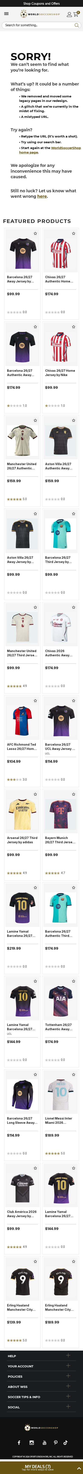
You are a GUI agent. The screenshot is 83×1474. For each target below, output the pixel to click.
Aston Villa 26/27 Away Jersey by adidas (20, 560)
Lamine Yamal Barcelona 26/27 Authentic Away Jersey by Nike (19, 934)
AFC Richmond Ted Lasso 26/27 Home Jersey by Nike (21, 747)
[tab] (41, 1356)
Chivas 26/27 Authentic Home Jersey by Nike (57, 279)
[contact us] (41, 1430)
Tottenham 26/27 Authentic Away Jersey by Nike (58, 1027)
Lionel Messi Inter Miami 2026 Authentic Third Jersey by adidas (58, 1121)
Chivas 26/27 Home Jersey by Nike (60, 373)
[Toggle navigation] (6, 14)
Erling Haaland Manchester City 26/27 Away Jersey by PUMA (21, 1307)
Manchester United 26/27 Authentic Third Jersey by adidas (21, 466)
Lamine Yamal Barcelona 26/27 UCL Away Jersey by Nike (22, 1027)
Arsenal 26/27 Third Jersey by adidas (22, 840)
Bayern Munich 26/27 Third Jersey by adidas (59, 840)
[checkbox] (35, 233)
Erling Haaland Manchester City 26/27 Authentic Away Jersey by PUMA (58, 1307)
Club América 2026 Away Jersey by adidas (22, 1214)
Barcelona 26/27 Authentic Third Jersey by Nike (57, 934)
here (42, 196)
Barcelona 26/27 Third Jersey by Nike (57, 560)
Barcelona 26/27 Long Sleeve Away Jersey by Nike (20, 1121)
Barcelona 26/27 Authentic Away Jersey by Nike (19, 373)
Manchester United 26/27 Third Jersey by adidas (21, 653)
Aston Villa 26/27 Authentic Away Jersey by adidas (58, 466)
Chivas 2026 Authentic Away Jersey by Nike (57, 653)
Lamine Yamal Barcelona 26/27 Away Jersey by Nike (57, 1214)
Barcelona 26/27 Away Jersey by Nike (19, 279)
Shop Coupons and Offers (41, 4)
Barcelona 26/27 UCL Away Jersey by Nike (60, 747)
